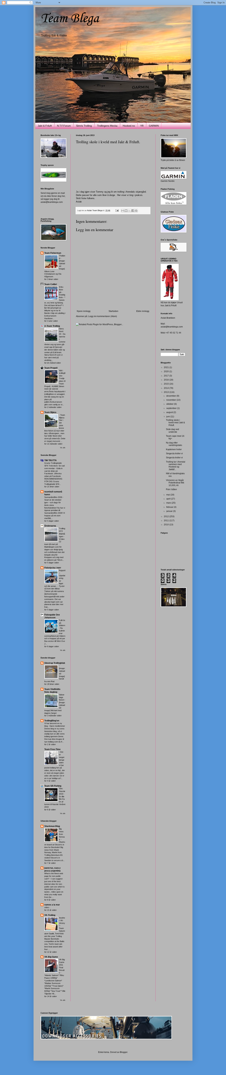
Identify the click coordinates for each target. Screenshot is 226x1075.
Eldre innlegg (142, 311)
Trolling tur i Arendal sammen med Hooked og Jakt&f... (175, 466)
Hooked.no (129, 125)
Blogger (123, 1052)
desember (171, 396)
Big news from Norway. (62, 834)
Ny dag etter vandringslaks (174, 443)
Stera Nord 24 (61, 331)
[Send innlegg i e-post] (117, 210)
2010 (166, 524)
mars (169, 503)
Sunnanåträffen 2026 (53, 497)
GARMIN (154, 125)
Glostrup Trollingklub (54, 663)
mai (168, 494)
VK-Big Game (51, 957)
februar (170, 507)
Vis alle (62, 448)
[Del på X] (129, 210)
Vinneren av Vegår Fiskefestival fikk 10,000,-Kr (175, 483)
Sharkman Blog (52, 826)
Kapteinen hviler (174, 449)
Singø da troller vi (174, 453)
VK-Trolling (49, 915)
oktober (170, 404)
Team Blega (70, 18)
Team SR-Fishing (52, 786)
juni (168, 416)
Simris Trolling (84, 125)
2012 (166, 516)
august (169, 412)
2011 (166, 520)
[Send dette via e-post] (122, 210)
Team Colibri (50, 284)
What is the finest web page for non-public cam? (53, 876)
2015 (166, 384)
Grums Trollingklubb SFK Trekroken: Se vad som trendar (54, 465)
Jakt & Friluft (45, 125)
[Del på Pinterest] (136, 210)
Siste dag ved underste (172, 430)
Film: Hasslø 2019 (62, 791)
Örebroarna (50, 526)
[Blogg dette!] (126, 210)
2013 (166, 392)
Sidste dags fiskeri (62, 697)
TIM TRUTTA (50, 460)
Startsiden (113, 311)
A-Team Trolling (52, 326)
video (46, 907)
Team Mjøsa (50, 412)
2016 (166, 380)
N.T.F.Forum (64, 125)
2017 (166, 375)
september (171, 408)
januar (169, 511)
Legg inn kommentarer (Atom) (102, 316)
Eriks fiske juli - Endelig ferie (62, 292)
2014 (166, 388)
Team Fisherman (52, 253)
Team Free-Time (52, 749)
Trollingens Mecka (107, 125)
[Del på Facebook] (133, 210)
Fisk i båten (171, 489)
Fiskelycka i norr (52, 567)
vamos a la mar (52, 904)
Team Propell (50, 368)
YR (142, 125)
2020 (166, 371)
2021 (166, 367)
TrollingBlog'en (51, 720)
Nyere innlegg (83, 311)
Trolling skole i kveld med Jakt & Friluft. (175, 422)
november (171, 400)
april (168, 499)
